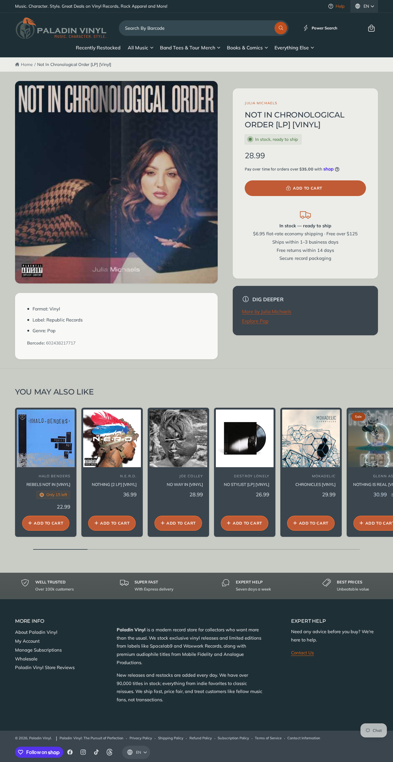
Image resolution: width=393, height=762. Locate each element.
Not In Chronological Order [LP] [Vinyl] (74, 64)
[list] (196, 586)
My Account (27, 641)
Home (27, 64)
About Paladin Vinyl (36, 632)
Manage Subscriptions (38, 650)
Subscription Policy (233, 738)
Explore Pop (255, 321)
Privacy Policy (141, 738)
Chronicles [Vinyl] (315, 484)
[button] (371, 28)
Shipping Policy (170, 738)
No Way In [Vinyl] (185, 484)
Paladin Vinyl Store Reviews (45, 667)
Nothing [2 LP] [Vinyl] (114, 484)
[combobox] (203, 28)
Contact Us (302, 653)
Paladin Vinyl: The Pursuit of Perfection (91, 738)
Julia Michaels (261, 103)
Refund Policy (200, 738)
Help (340, 6)
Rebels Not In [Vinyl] (48, 484)
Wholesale (26, 659)
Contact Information (303, 738)
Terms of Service (268, 738)
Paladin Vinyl (40, 738)
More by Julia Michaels (266, 311)
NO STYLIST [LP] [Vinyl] (246, 484)
